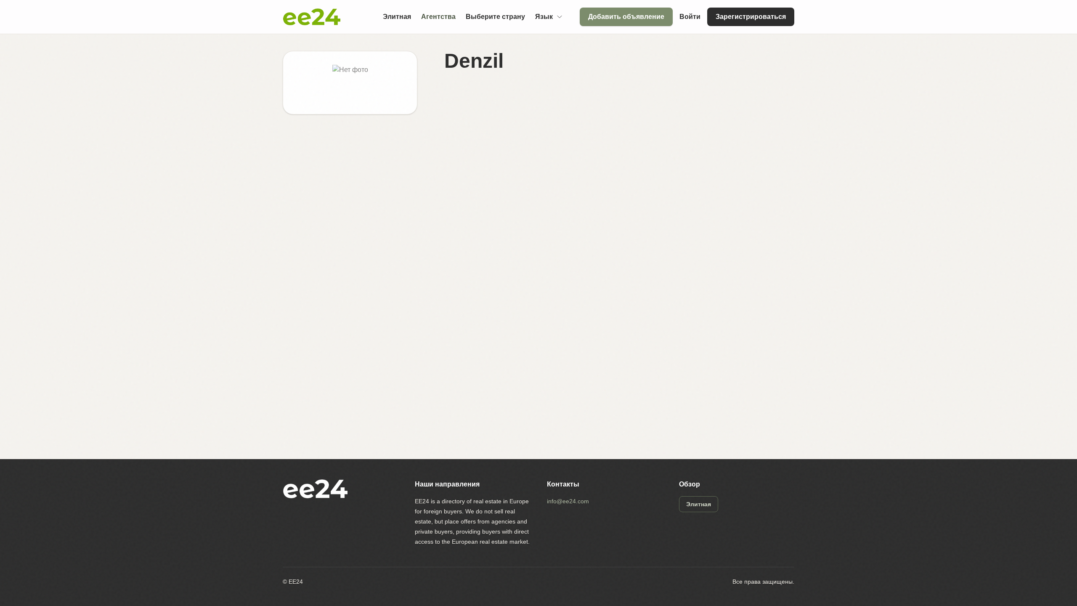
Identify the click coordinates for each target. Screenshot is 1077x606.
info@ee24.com (568, 501)
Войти (689, 16)
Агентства (438, 16)
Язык (544, 16)
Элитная (397, 16)
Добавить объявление (626, 16)
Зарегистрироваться (751, 16)
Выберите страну (495, 16)
